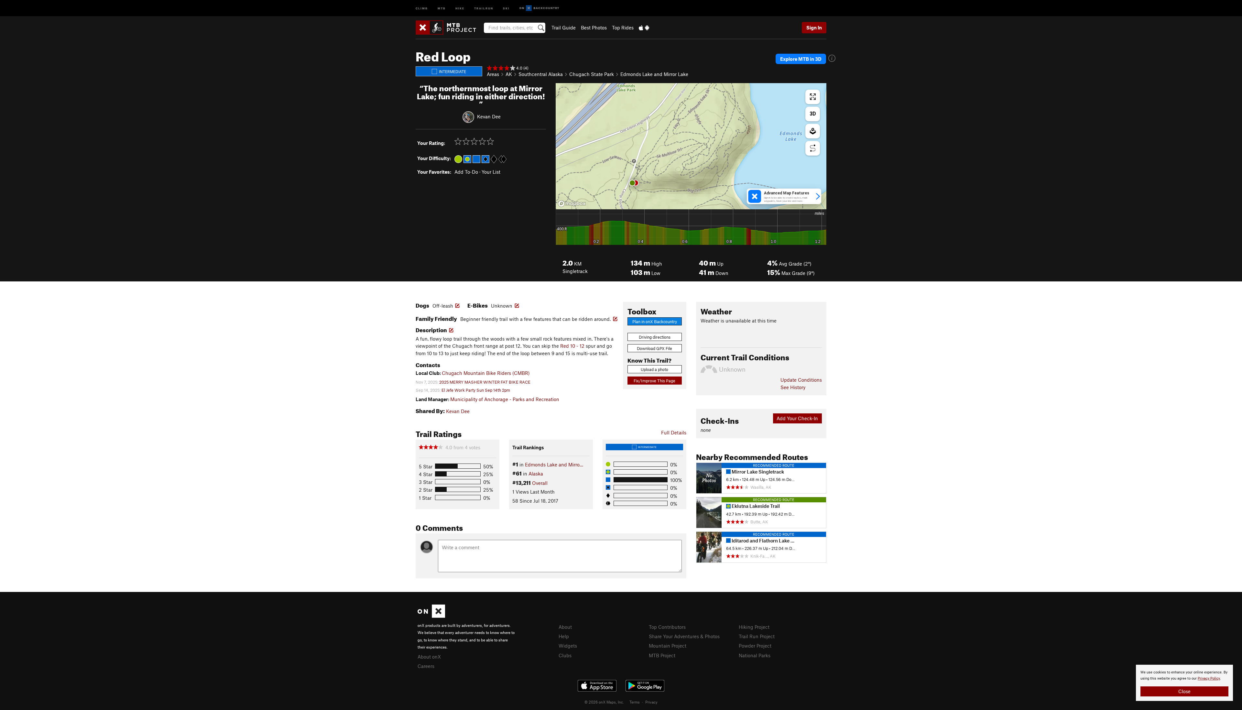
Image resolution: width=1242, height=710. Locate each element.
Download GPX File (654, 348)
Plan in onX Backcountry (654, 321)
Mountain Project (667, 646)
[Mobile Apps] (644, 27)
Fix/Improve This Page (654, 380)
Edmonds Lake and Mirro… (554, 464)
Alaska (535, 473)
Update (801, 380)
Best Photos (594, 27)
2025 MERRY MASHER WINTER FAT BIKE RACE (484, 382)
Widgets (568, 646)
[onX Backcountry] (539, 8)
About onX (429, 657)
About (565, 627)
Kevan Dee (489, 116)
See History (792, 387)
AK (509, 74)
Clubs (565, 655)
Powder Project (755, 646)
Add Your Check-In (797, 418)
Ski (506, 8)
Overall (540, 483)
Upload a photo (654, 369)
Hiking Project (754, 627)
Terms (634, 702)
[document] (1184, 682)
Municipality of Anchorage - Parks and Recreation (504, 399)
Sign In (814, 27)
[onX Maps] (431, 616)
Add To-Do (466, 172)
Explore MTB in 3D (801, 59)
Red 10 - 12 (572, 346)
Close (1184, 691)
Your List (491, 172)
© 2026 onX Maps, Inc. (604, 702)
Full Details (673, 432)
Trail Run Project (757, 636)
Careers (426, 666)
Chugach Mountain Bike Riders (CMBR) (486, 373)
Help (564, 636)
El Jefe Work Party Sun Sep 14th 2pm (475, 390)
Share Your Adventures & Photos (684, 636)
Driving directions (654, 337)
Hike (459, 8)
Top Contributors (667, 627)
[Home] (449, 27)
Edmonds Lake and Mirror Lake (654, 74)
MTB (442, 8)
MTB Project (662, 655)
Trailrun (483, 8)
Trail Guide (563, 27)
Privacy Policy (1209, 678)
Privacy (651, 702)
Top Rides (623, 27)
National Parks (754, 655)
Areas (493, 74)
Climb (422, 8)
